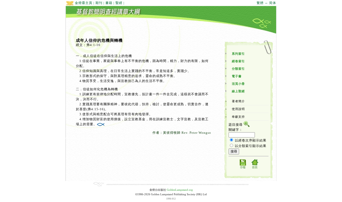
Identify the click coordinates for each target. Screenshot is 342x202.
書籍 (108, 3)
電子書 (237, 76)
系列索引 (238, 54)
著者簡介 (238, 101)
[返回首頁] (254, 168)
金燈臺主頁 (83, 3)
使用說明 (238, 109)
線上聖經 (238, 91)
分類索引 (238, 68)
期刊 (98, 3)
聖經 (118, 3)
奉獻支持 (238, 116)
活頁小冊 (238, 84)
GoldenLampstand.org (180, 189)
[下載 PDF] (242, 168)
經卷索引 (238, 61)
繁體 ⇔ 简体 (266, 3)
